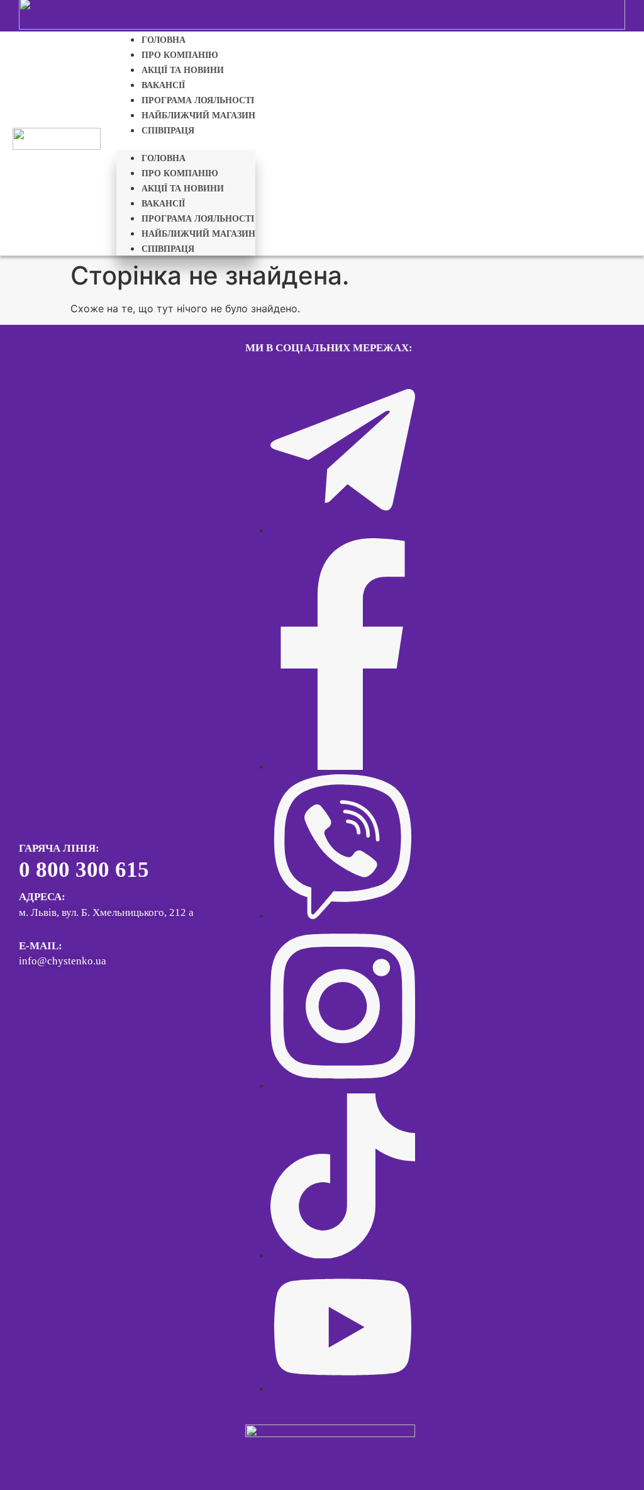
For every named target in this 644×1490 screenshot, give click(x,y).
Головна (164, 40)
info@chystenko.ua (62, 961)
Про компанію (180, 55)
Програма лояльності (198, 100)
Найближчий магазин (198, 115)
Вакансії (163, 85)
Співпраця (168, 130)
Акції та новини (183, 70)
